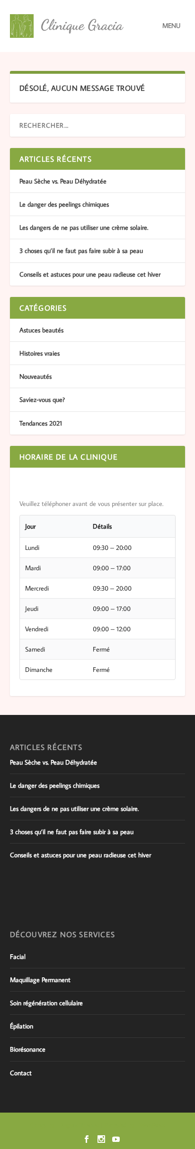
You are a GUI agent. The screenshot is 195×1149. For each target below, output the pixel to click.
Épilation (21, 1026)
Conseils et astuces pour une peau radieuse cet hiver (89, 274)
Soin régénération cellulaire (46, 1003)
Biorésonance (27, 1049)
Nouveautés (35, 376)
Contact (21, 1073)
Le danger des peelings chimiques (64, 204)
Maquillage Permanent (40, 979)
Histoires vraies (39, 353)
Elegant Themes (79, 1125)
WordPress (152, 1125)
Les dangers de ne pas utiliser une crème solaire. (83, 227)
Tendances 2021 (40, 423)
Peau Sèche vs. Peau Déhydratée (62, 181)
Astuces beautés (41, 330)
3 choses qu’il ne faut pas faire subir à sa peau (81, 250)
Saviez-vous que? (42, 399)
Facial (18, 956)
